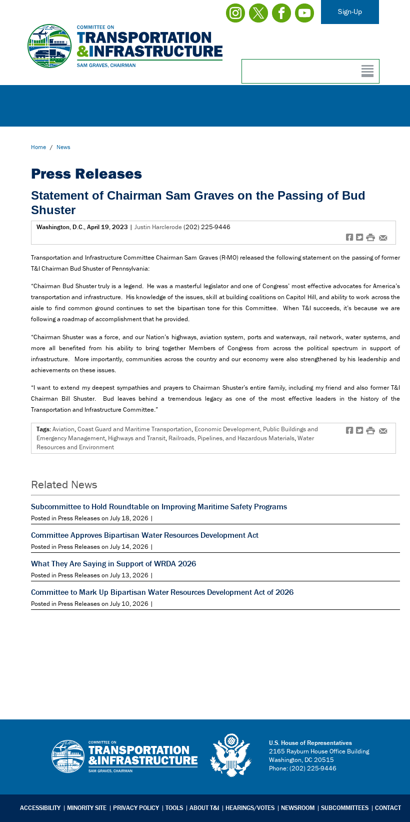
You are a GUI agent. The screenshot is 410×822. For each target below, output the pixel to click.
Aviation (63, 429)
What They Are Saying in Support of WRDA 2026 (113, 563)
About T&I (204, 807)
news (63, 147)
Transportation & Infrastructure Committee (124, 764)
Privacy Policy (136, 807)
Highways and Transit (137, 438)
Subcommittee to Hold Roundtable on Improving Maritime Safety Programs (159, 506)
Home (38, 147)
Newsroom (297, 807)
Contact (388, 807)
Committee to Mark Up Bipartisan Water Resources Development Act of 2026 (162, 592)
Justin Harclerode (158, 227)
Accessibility (40, 807)
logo (231, 755)
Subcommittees (344, 807)
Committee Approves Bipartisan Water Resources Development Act (144, 535)
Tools (174, 807)
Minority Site (86, 807)
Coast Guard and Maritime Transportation (135, 429)
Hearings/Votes (250, 807)
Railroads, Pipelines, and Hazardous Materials (231, 438)
